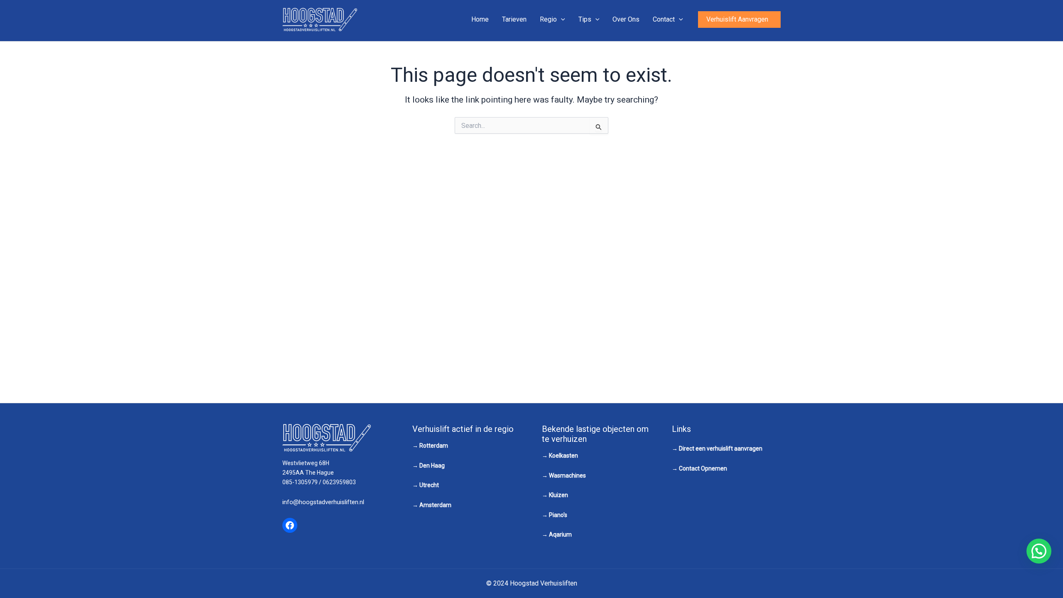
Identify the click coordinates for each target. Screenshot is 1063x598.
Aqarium (560, 534)
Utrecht (429, 485)
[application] (561, 19)
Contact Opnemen (703, 468)
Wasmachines (567, 475)
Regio (548, 19)
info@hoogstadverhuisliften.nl (323, 502)
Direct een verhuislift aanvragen (720, 448)
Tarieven (514, 19)
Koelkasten (563, 455)
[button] (739, 19)
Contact (664, 19)
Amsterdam (435, 505)
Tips (584, 19)
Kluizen (558, 495)
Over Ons (625, 19)
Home (480, 19)
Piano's (558, 515)
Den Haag (432, 465)
